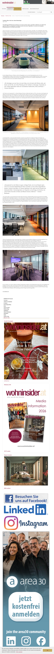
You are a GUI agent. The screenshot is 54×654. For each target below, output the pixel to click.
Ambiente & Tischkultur (8, 301)
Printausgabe (25, 8)
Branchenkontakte (34, 8)
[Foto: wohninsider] (26, 417)
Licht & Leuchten (7, 307)
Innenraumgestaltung (7, 304)
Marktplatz (10, 8)
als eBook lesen (6, 380)
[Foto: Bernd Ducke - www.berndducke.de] (25, 220)
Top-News (4, 8)
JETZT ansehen (7, 451)
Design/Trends (18, 8)
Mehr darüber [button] (19, 651)
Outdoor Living (6, 316)
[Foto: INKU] (26, 470)
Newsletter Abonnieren (31, 12)
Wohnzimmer (6, 313)
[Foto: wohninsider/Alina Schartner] (26, 351)
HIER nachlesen (7, 488)
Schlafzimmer (6, 310)
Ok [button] (47, 650)
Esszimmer (5, 303)
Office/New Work (6, 317)
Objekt (5, 314)
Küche (5, 306)
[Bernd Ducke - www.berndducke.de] (25, 164)
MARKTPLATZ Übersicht (8, 298)
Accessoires (6, 300)
